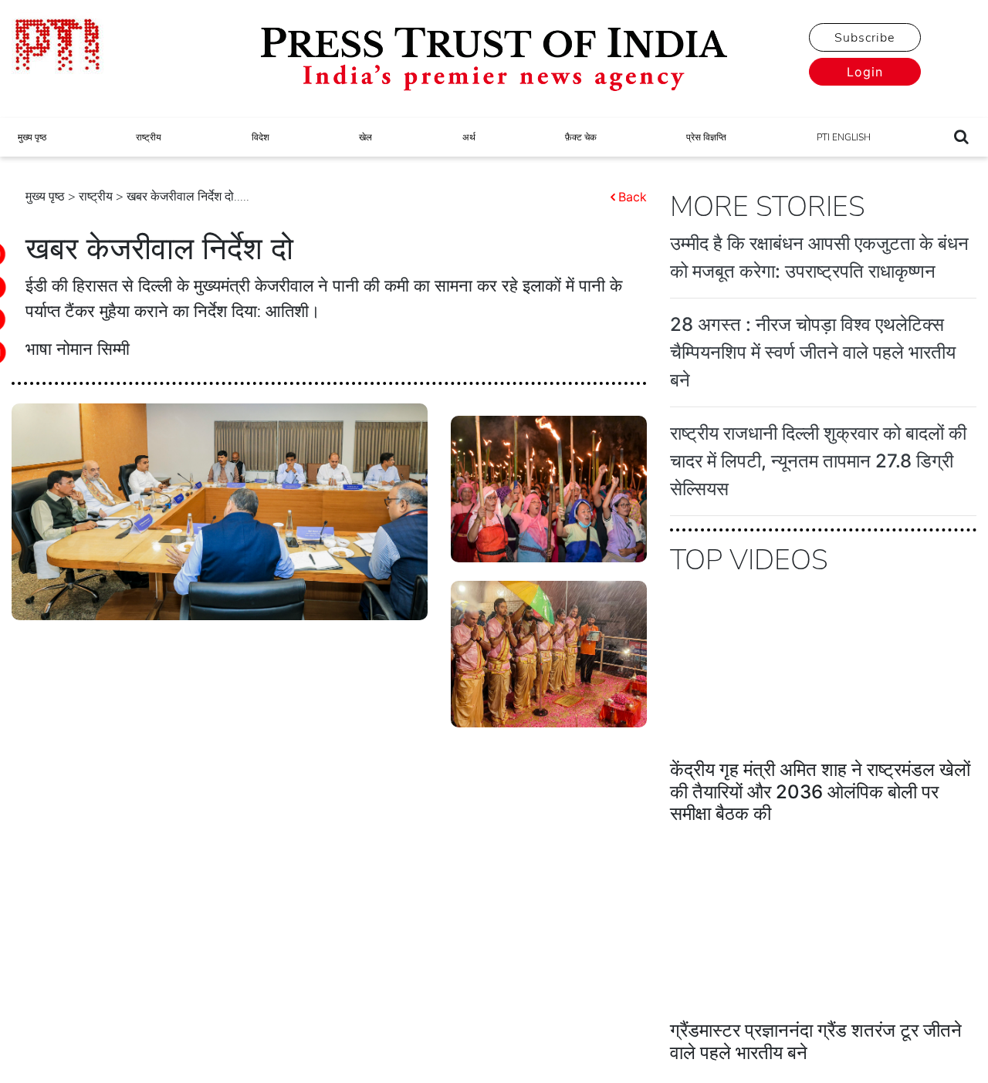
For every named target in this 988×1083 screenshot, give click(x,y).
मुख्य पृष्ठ (32, 137)
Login (865, 71)
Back (632, 196)
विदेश (260, 137)
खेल (365, 137)
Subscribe (864, 37)
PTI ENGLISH (844, 137)
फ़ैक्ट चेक (581, 137)
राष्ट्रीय (148, 137)
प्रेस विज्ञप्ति (706, 137)
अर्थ (468, 137)
